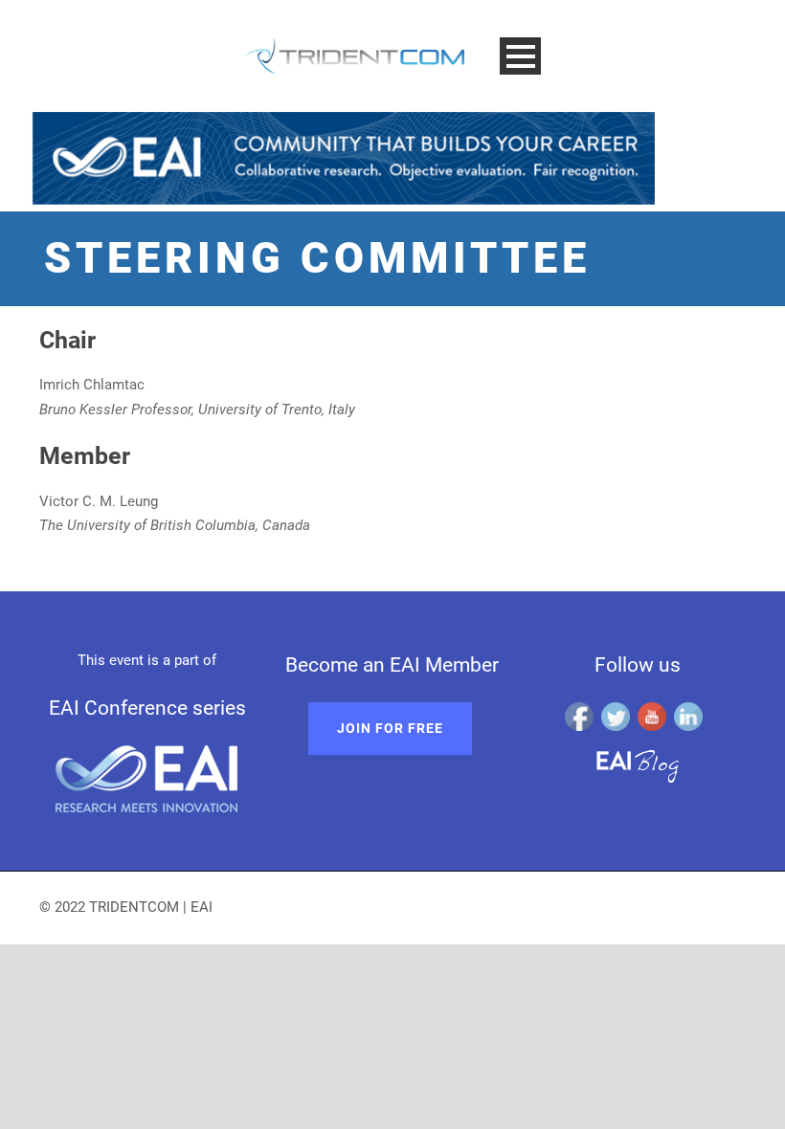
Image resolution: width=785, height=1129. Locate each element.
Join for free (390, 728)
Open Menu (520, 56)
